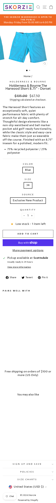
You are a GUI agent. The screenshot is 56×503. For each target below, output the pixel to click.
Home (27, 76)
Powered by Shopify (28, 500)
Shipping (15, 99)
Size (28, 179)
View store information (19, 267)
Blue (28, 170)
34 (28, 185)
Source (28, 194)
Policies (27, 471)
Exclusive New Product (28, 200)
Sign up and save (27, 464)
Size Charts (27, 479)
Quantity (28, 209)
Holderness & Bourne (28, 81)
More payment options (27, 250)
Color (28, 164)
